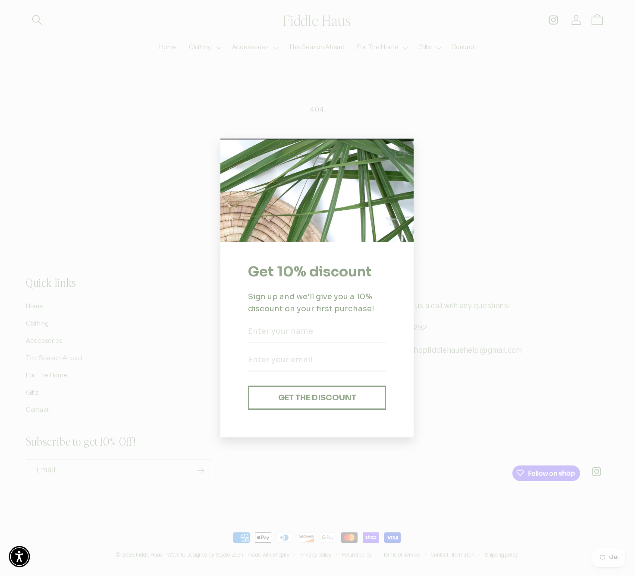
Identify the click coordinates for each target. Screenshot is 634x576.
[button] (19, 556)
